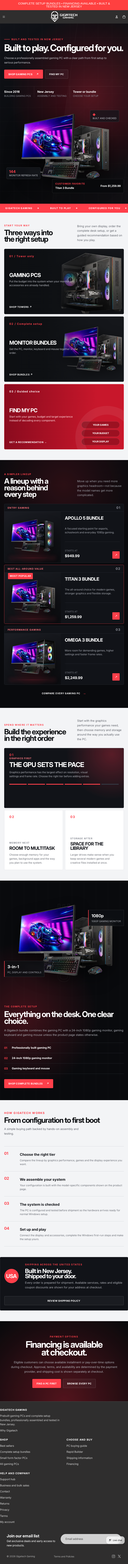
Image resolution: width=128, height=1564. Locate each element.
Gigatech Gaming (25, 1556)
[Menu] (4, 17)
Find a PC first (46, 1383)
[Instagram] (114, 1556)
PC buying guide (76, 1445)
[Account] (116, 16)
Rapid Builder (74, 1451)
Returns (4, 1503)
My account (7, 1522)
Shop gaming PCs (23, 74)
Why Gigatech (9, 1430)
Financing (72, 1464)
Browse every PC (79, 1383)
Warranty (5, 1497)
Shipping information (79, 1458)
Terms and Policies (64, 1556)
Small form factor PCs (13, 1458)
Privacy (4, 1509)
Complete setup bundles (15, 1451)
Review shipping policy (64, 1300)
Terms (4, 1516)
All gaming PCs (9, 1464)
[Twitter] (119, 1556)
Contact (5, 1491)
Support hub (7, 1479)
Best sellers (7, 1445)
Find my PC (56, 74)
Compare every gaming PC (64, 693)
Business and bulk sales (14, 1485)
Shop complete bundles (28, 1083)
